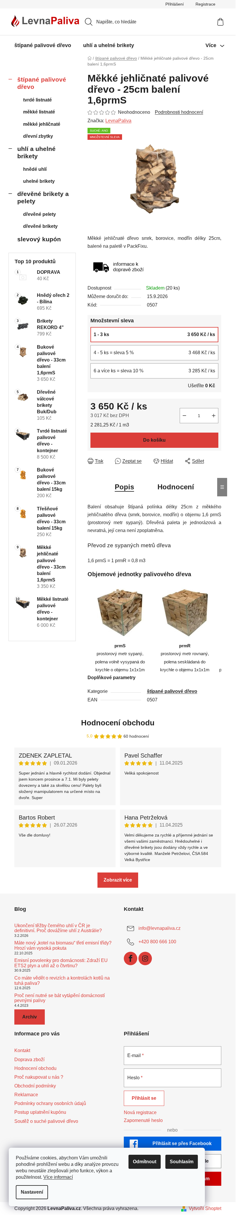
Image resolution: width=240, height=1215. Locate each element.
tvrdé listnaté (37, 99)
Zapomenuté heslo (143, 1120)
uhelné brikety (39, 181)
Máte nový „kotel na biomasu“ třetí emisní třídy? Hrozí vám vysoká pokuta (63, 945)
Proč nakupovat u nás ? (38, 1077)
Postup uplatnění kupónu (40, 1112)
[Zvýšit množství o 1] (213, 415)
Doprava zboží (29, 1059)
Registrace (205, 4)
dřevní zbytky (38, 136)
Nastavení (32, 1192)
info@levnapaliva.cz (159, 928)
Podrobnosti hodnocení (179, 112)
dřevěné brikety (40, 226)
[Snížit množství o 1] (184, 415)
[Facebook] (130, 958)
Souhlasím (181, 1161)
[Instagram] (145, 958)
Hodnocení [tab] (175, 487)
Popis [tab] (124, 487)
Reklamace (26, 1094)
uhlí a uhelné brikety (36, 152)
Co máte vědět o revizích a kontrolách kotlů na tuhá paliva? (62, 980)
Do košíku (154, 440)
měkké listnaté (39, 111)
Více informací (58, 1177)
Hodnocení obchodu (118, 722)
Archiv (29, 1016)
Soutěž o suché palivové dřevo (46, 1121)
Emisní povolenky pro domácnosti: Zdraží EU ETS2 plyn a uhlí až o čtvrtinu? (61, 963)
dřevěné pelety (39, 214)
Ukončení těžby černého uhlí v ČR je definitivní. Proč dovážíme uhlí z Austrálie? (58, 928)
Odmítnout (144, 1161)
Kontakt (22, 1050)
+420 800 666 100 (157, 941)
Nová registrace (140, 1112)
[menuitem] (42, 45)
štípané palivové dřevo (41, 83)
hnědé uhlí (35, 169)
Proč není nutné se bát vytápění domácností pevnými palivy (59, 998)
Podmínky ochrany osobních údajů (50, 1103)
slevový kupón (39, 239)
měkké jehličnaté (41, 124)
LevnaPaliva (118, 120)
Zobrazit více (118, 879)
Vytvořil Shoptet (205, 1208)
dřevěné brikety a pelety (43, 197)
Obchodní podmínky (35, 1085)
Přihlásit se (144, 1098)
